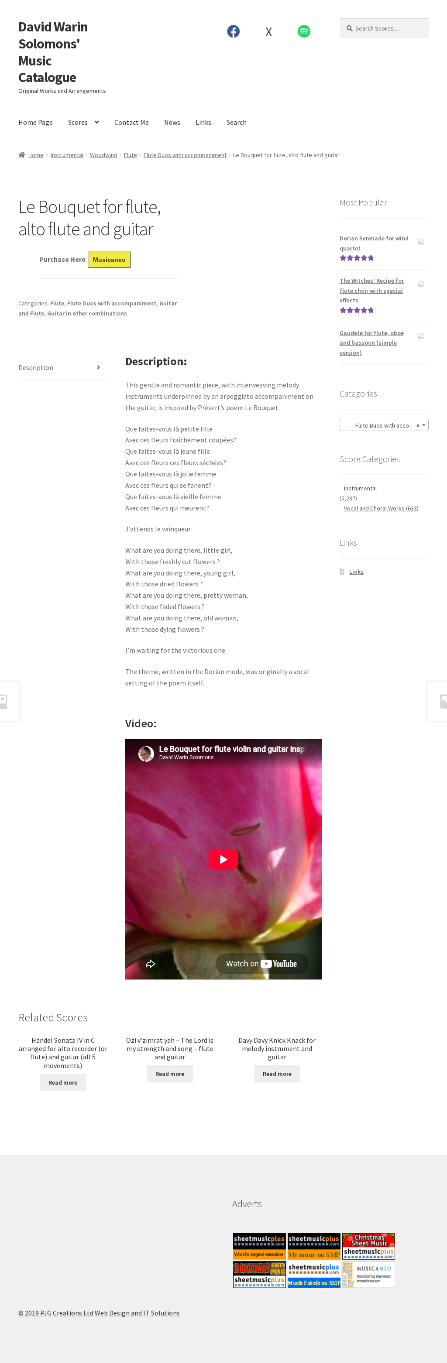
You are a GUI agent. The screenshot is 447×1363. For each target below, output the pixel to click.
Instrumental (67, 155)
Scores (78, 122)
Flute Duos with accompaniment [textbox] (386, 425)
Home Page (35, 122)
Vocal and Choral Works (381, 508)
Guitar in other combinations (87, 313)
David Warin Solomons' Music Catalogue (53, 52)
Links (203, 122)
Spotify (304, 31)
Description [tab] (35, 367)
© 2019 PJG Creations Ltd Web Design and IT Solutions (99, 1312)
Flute (130, 155)
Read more (62, 1082)
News (172, 122)
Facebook (233, 31)
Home (36, 155)
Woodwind (103, 155)
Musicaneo (109, 259)
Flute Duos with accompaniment (185, 155)
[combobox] (384, 425)
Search (237, 122)
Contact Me (131, 122)
